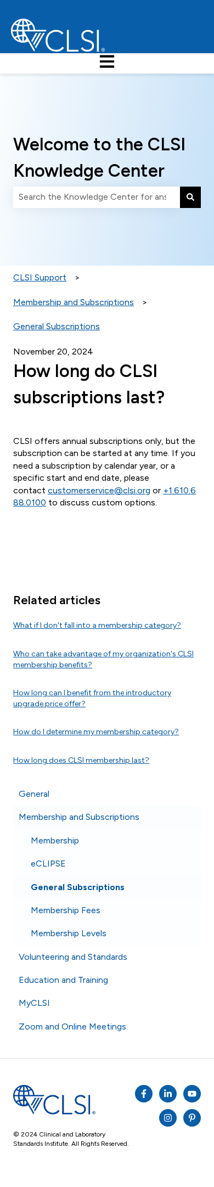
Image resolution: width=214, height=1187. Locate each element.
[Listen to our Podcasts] (168, 1093)
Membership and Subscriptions (73, 302)
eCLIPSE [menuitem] (48, 863)
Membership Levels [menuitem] (68, 933)
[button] (192, 795)
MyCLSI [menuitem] (34, 1003)
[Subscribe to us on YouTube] (192, 1093)
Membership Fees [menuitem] (65, 910)
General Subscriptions (56, 326)
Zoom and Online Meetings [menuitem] (72, 1026)
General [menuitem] (34, 794)
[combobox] (96, 197)
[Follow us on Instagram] (168, 1118)
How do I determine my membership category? (96, 731)
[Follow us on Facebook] (144, 1093)
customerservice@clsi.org (99, 490)
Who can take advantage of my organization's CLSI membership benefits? (103, 659)
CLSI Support (39, 277)
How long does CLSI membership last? (81, 760)
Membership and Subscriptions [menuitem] (79, 817)
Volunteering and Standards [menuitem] (73, 957)
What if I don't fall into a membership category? (97, 625)
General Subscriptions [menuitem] (78, 887)
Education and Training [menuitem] (63, 980)
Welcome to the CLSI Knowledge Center (99, 157)
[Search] (190, 197)
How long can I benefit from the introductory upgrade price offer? (92, 698)
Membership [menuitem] (55, 840)
